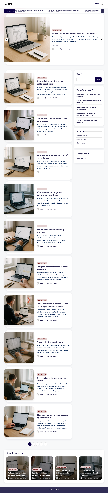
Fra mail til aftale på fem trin (50, 342)
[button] (55, 45)
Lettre (8, 3)
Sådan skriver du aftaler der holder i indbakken (88, 95)
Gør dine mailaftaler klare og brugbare (67, 10)
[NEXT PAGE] (46, 444)
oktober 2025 (81, 143)
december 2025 (81, 136)
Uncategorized (57, 30)
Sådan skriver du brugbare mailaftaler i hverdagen (34, 10)
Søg (78, 74)
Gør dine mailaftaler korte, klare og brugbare (73, 33)
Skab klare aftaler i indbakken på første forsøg (87, 108)
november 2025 (81, 139)
